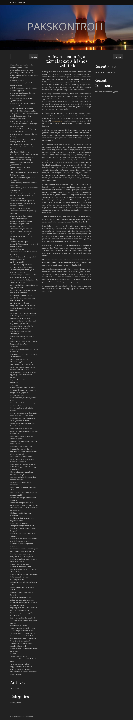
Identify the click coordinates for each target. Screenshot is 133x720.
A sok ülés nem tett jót (18, 131)
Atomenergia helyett (17, 226)
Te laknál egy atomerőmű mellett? (22, 633)
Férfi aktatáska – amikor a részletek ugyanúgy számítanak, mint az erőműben (23, 374)
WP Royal (30, 716)
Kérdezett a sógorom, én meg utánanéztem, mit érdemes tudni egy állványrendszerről (23, 451)
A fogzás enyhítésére (18, 80)
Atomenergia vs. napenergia (20, 234)
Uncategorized (15, 703)
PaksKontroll (66, 26)
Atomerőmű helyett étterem (20, 249)
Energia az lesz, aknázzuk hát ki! (21, 364)
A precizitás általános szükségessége (23, 129)
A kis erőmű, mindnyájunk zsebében (23, 103)
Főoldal (13, 2)
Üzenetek (21, 2)
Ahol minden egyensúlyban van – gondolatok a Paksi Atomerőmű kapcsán (21, 146)
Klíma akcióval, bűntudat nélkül (21, 456)
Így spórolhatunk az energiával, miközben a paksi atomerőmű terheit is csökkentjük (24, 431)
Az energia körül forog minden (21, 295)
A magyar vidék (15, 106)
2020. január (14, 688)
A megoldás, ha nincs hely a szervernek (24, 113)
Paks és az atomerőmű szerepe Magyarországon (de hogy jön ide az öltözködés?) (23, 569)
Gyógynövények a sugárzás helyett (23, 387)
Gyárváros (14, 385)
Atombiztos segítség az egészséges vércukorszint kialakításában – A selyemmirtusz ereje (23, 195)
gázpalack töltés (57, 121)
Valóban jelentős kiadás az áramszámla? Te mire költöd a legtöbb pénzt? (24, 658)
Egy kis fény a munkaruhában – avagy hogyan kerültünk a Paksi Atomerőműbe (23, 344)
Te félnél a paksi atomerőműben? (22, 631)
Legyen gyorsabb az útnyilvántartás (23, 464)
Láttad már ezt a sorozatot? (105, 72)
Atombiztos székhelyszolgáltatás (22, 200)
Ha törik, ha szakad (17, 395)
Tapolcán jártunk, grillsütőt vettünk (22, 628)
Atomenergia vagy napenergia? (21, 231)
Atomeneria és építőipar (19, 241)
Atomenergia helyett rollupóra (21, 229)
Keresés (34, 57)
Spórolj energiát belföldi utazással (22, 618)
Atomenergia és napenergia (20, 208)
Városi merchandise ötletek (20, 664)
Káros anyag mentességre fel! (21, 446)
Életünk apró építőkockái (19, 359)
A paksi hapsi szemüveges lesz (21, 121)
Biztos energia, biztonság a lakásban (23, 313)
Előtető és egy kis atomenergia (21, 362)
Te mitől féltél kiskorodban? (20, 641)
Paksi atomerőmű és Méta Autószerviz (24, 574)
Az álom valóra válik (17, 262)
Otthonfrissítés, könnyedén (20, 564)
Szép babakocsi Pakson (18, 626)
